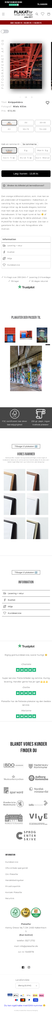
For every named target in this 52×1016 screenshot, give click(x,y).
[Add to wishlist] (48, 102)
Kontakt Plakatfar (13, 892)
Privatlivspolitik (12, 886)
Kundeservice (13, 265)
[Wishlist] (43, 13)
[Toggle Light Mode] (7, 32)
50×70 (26, 129)
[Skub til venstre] (20, 97)
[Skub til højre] (32, 97)
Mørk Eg (42, 150)
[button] (3, 14)
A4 (26, 123)
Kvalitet (11, 252)
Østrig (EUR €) (24, 985)
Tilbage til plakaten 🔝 (26, 446)
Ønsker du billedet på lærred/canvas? (25, 186)
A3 (9, 129)
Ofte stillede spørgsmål (16, 868)
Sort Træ (9, 158)
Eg (26, 150)
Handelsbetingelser (14, 880)
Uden (9, 150)
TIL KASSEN (42, 4)
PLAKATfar (22, 1010)
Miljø (9, 258)
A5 (9, 123)
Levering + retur (14, 245)
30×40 (43, 123)
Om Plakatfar (11, 874)
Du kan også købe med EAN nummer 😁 (25, 1005)
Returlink (9, 898)
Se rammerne (30, 144)
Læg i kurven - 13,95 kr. (26, 173)
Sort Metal (43, 158)
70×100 (43, 129)
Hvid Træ (26, 158)
